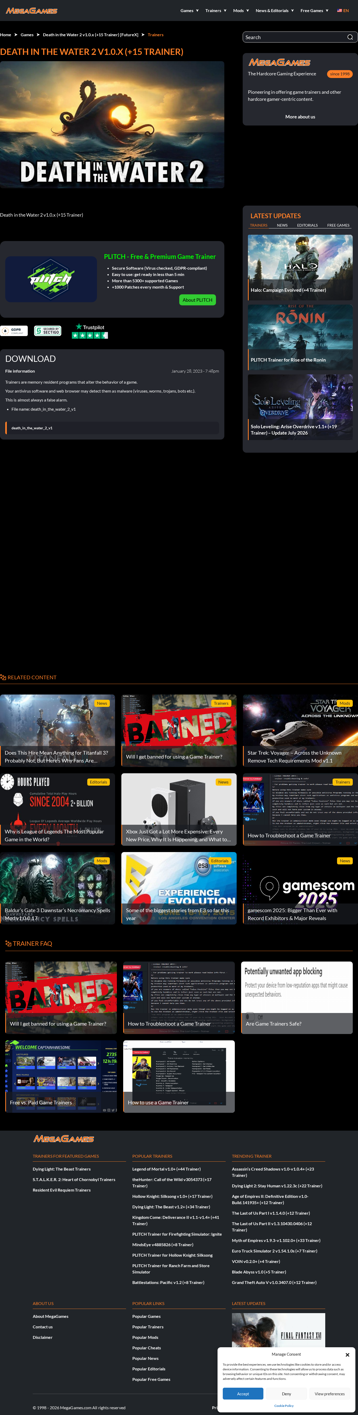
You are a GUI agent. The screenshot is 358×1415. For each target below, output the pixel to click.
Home (5, 34)
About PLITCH (198, 300)
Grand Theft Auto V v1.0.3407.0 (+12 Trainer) (274, 1282)
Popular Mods (145, 1337)
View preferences (330, 1393)
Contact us (43, 1326)
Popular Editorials (148, 1368)
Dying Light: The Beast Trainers (62, 1168)
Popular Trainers (148, 1326)
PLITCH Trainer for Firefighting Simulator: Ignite (177, 1233)
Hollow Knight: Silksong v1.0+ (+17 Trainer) (172, 1196)
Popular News (145, 1358)
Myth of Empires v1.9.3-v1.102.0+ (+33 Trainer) (276, 1240)
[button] (347, 1354)
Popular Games (146, 1316)
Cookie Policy (284, 1406)
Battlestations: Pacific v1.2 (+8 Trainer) (168, 1282)
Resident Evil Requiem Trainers (62, 1189)
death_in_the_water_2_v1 (32, 428)
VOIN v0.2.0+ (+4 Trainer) (256, 1261)
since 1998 (340, 73)
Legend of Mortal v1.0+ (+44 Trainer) (166, 1168)
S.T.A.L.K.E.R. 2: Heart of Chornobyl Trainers (74, 1179)
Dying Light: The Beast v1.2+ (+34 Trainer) (171, 1206)
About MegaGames (50, 1316)
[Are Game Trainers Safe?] (297, 997)
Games (27, 34)
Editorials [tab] (307, 225)
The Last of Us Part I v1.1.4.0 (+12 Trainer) (271, 1212)
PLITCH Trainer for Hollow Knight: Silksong (172, 1254)
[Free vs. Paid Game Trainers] (61, 1075)
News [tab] (282, 225)
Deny (286, 1393)
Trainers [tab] (258, 225)
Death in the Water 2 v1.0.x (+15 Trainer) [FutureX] (90, 34)
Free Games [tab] (338, 225)
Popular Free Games (151, 1379)
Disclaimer (43, 1337)
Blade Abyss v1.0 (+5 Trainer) (259, 1271)
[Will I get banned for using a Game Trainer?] (61, 997)
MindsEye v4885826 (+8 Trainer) (162, 1244)
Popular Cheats (146, 1347)
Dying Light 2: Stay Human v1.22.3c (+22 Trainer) (277, 1185)
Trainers (156, 34)
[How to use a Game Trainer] (179, 1075)
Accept (243, 1393)
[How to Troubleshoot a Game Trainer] (179, 997)
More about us (300, 116)
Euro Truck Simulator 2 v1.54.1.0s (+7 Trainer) (274, 1250)
